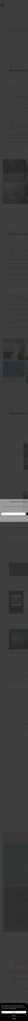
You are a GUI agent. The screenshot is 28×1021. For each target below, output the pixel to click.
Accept (13, 1012)
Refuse (14, 1015)
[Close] (26, 1005)
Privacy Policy (12, 1008)
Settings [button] (14, 1018)
